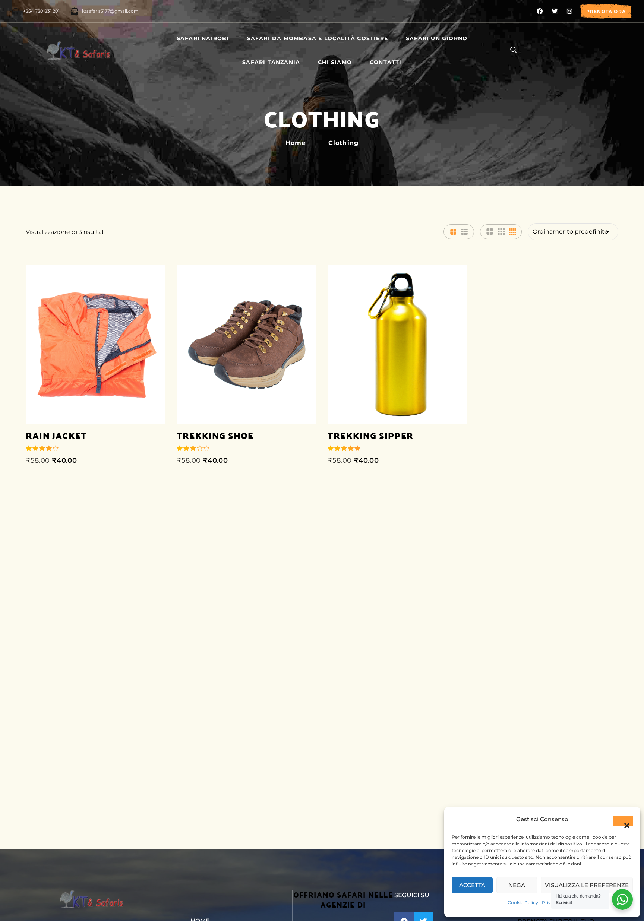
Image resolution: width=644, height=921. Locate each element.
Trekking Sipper (370, 435)
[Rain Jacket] (95, 344)
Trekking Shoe (215, 435)
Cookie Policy (523, 902)
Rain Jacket (56, 435)
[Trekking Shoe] (246, 344)
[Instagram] (569, 11)
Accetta (472, 885)
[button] (623, 821)
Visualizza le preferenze (587, 885)
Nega (516, 885)
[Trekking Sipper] (397, 344)
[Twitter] (555, 11)
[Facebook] (540, 11)
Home (295, 142)
